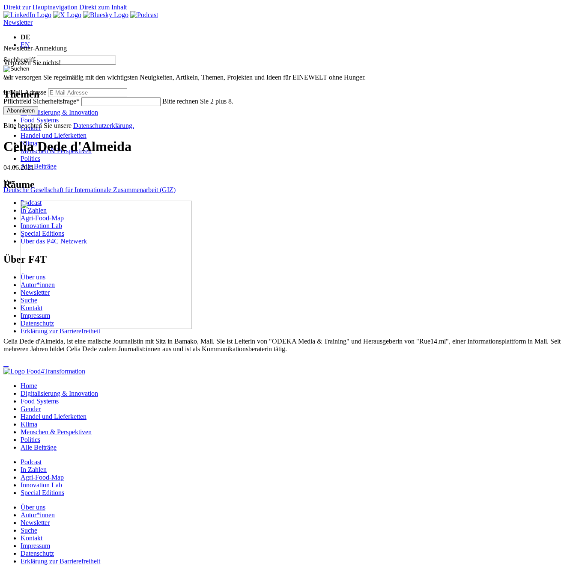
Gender (31, 408)
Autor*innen (38, 515)
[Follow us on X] (67, 14)
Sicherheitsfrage (41, 101)
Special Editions (42, 492)
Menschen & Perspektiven (56, 432)
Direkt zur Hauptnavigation (40, 7)
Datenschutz (37, 553)
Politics (30, 158)
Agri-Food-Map (42, 477)
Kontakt (31, 538)
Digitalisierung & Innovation (59, 112)
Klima (29, 424)
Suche (29, 530)
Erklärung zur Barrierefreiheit (60, 331)
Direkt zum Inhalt (103, 7)
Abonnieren (21, 110)
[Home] (44, 371)
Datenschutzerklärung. (103, 125)
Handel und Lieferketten (54, 135)
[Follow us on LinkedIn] (27, 14)
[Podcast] (144, 14)
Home (29, 385)
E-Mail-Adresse (24, 92)
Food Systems (40, 120)
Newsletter (18, 22)
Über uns (33, 507)
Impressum (35, 545)
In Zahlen (34, 469)
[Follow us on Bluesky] (105, 14)
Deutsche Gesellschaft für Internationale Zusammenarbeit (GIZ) (89, 189)
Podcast (31, 461)
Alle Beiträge (39, 166)
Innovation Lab (41, 485)
